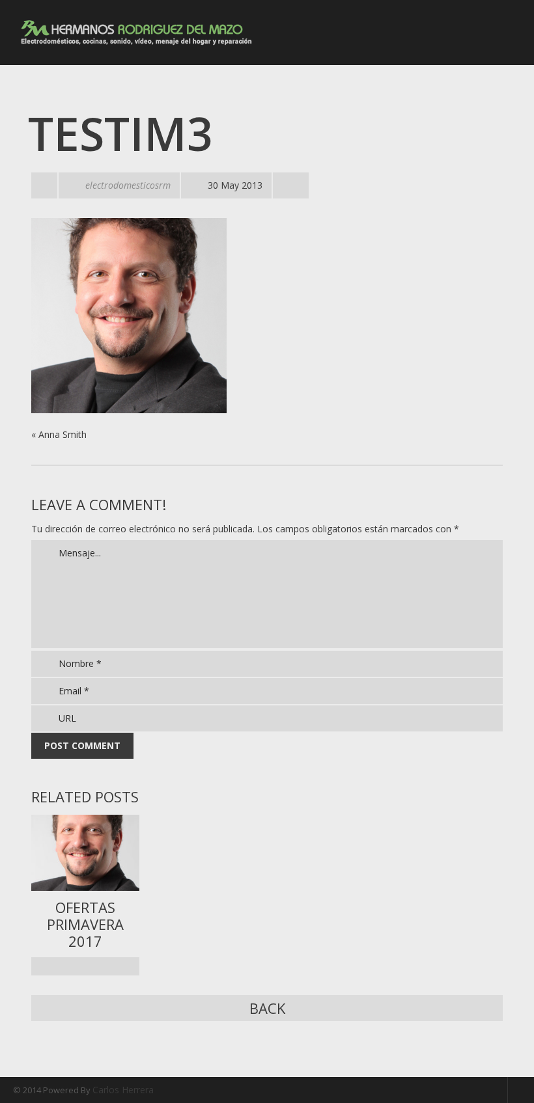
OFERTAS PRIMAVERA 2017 (85, 924)
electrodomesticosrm (128, 185)
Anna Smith (62, 434)
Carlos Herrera (123, 1089)
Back (267, 1008)
